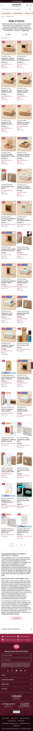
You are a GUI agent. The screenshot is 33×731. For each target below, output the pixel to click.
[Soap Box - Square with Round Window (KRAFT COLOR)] (8, 48)
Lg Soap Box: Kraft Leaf (23, 470)
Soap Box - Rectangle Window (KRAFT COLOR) (23, 59)
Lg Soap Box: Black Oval (23, 501)
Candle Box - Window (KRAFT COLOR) (8, 440)
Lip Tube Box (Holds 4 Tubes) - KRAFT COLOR (8, 219)
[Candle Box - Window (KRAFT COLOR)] (8, 429)
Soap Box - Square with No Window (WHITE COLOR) (7, 346)
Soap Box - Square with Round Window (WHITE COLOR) (23, 187)
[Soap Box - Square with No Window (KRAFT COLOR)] (24, 112)
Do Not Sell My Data (25, 723)
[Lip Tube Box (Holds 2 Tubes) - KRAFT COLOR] (8, 270)
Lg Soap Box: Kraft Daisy (23, 249)
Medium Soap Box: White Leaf (7, 531)
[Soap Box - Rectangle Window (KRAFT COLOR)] (24, 48)
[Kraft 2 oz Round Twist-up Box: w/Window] (8, 398)
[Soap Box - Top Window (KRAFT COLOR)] (8, 79)
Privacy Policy (5, 718)
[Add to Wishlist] (14, 42)
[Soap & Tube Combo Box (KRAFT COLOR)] (8, 238)
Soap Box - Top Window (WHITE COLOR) (6, 314)
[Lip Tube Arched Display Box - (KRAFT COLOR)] (8, 144)
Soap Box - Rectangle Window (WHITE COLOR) (23, 219)
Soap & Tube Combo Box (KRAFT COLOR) (8, 249)
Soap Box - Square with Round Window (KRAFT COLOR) (8, 59)
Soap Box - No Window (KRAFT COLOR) (6, 123)
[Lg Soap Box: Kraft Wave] (8, 176)
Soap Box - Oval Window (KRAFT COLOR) (22, 91)
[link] (8, 671)
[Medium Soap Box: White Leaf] (8, 520)
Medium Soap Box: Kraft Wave (23, 314)
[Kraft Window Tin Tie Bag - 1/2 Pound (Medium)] (8, 366)
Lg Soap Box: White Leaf (23, 440)
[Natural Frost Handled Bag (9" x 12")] (8, 489)
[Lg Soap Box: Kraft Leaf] (24, 459)
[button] (25, 30)
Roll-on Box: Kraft (23, 345)
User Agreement (12, 721)
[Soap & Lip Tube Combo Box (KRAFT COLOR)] (24, 366)
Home (2, 16)
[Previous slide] (1, 1)
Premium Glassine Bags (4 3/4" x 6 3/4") (23, 531)
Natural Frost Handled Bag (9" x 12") (7, 501)
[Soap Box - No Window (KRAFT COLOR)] (8, 112)
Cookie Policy (16, 725)
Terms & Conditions (25, 718)
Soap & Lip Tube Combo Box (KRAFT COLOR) (23, 378)
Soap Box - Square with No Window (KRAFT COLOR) (23, 123)
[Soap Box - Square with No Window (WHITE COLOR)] (8, 334)
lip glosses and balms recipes (15, 613)
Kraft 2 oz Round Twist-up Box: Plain (7, 470)
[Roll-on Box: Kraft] (24, 334)
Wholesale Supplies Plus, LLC (18, 728)
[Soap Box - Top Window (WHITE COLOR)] (8, 302)
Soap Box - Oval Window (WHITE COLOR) (22, 282)
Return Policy (14, 718)
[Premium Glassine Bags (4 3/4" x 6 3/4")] (24, 520)
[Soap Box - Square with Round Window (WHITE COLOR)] (24, 176)
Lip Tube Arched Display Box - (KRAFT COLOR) (8, 155)
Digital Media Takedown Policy (10, 723)
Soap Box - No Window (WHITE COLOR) (22, 410)
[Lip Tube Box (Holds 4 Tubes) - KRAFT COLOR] (8, 208)
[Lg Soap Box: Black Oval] (24, 489)
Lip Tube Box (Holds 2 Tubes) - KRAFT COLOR (8, 282)
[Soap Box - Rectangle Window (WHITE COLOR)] (24, 208)
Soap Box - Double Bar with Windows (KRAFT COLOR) (23, 155)
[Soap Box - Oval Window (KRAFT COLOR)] (24, 79)
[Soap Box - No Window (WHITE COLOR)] (24, 398)
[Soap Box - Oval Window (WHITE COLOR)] (24, 270)
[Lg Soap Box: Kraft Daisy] (24, 238)
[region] (16, 1)
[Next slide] (31, 1)
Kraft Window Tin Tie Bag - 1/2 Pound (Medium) (8, 378)
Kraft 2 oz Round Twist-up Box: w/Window (7, 410)
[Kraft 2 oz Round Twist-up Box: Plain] (8, 459)
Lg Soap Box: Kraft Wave (7, 187)
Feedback (16, 711)
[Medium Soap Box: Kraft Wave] (24, 302)
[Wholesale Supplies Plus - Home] (16, 5)
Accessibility (21, 721)
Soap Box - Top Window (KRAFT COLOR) (6, 91)
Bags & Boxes (10, 16)
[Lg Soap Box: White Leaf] (24, 429)
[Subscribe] (30, 655)
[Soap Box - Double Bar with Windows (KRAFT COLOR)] (24, 144)
